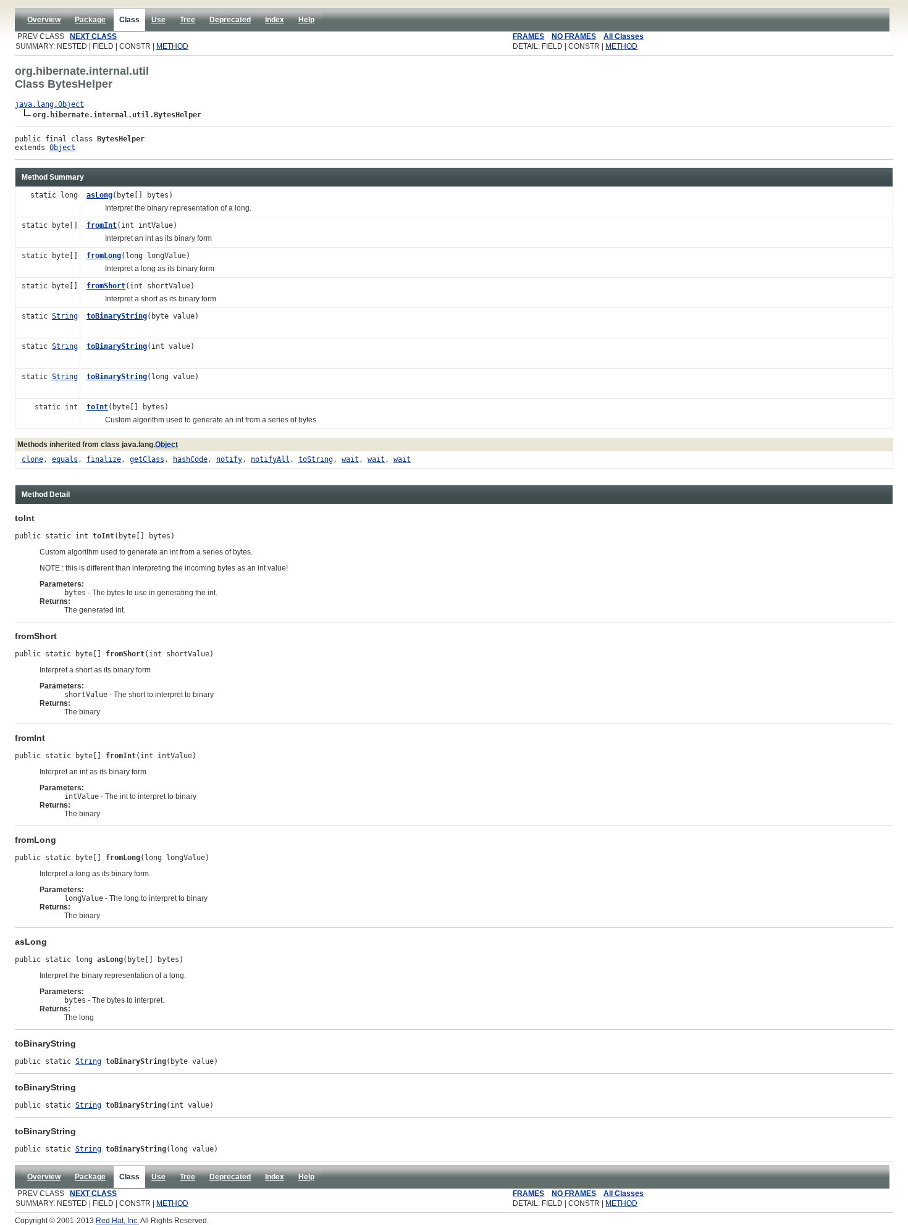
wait (350, 459)
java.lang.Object (49, 104)
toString (315, 459)
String (65, 316)
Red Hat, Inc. (117, 1220)
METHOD (172, 46)
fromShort (105, 286)
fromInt (101, 225)
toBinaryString (116, 316)
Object (62, 147)
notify (229, 459)
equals (65, 459)
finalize (103, 459)
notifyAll (270, 459)
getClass (147, 459)
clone (32, 459)
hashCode (190, 459)
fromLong (103, 255)
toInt (97, 407)
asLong (99, 195)
